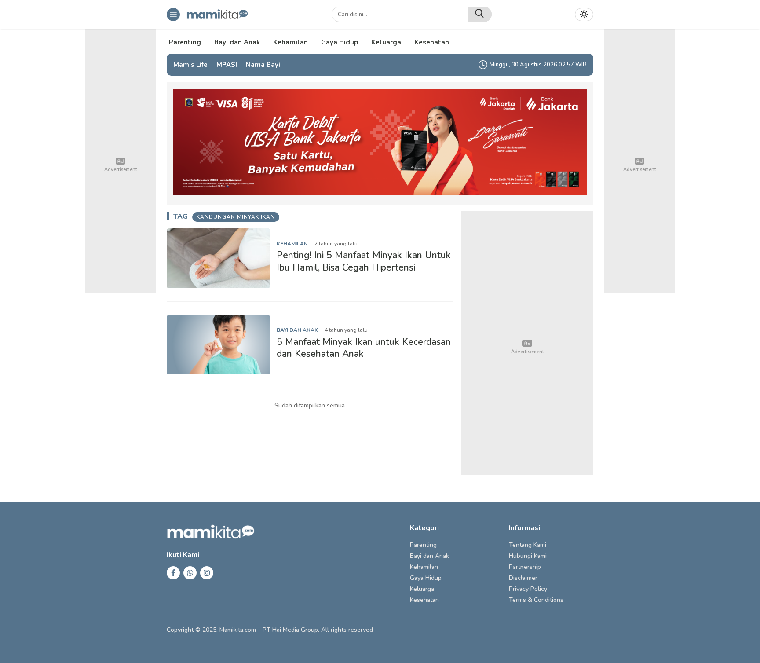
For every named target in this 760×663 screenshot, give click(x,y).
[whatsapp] (190, 572)
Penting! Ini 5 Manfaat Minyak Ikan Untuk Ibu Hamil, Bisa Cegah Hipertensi (364, 261)
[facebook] (173, 572)
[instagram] (206, 572)
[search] (480, 14)
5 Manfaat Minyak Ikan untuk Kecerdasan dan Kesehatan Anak (364, 348)
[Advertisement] (527, 343)
